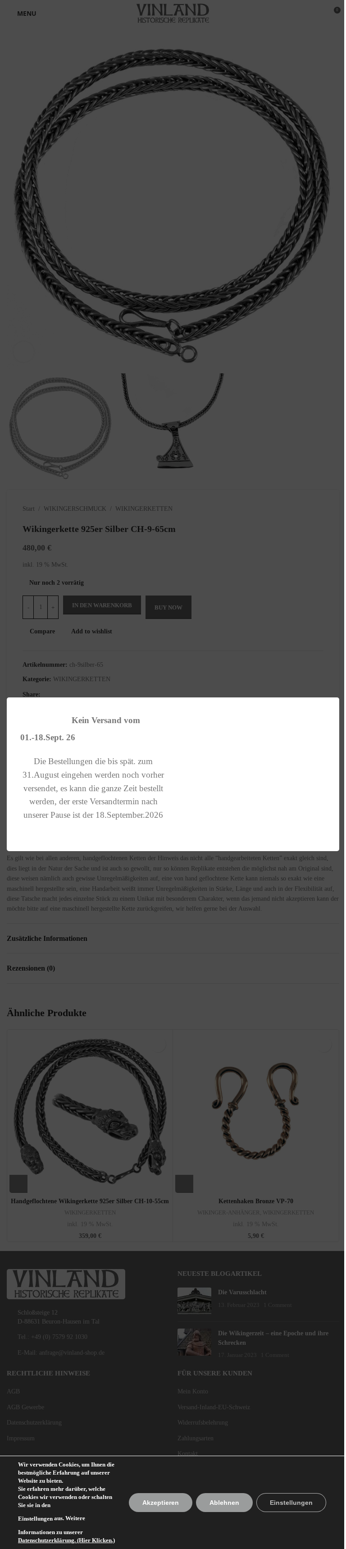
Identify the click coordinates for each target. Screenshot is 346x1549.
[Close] (334, 686)
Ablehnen (224, 1502)
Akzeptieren (160, 1502)
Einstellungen (35, 1518)
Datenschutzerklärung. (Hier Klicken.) (66, 1540)
